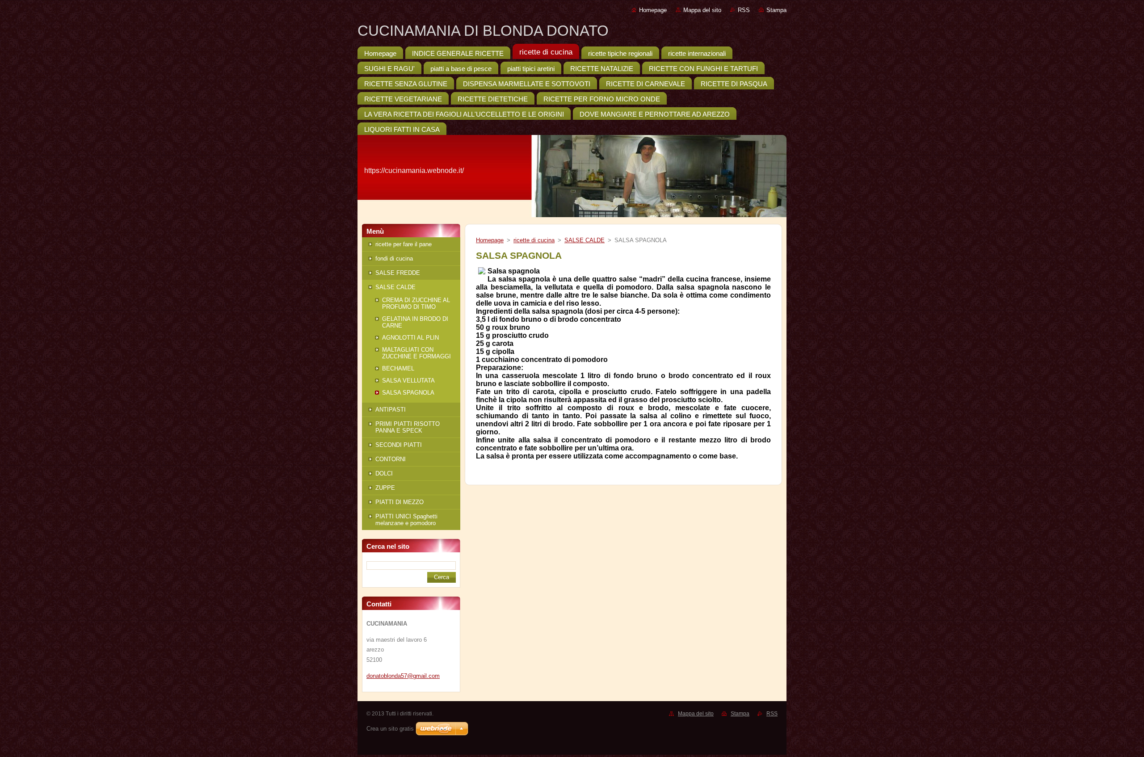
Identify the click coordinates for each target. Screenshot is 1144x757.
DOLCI (384, 473)
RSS (744, 10)
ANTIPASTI (390, 409)
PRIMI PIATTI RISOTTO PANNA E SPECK (407, 427)
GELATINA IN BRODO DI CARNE (415, 322)
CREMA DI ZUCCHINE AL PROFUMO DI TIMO (416, 303)
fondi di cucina (394, 258)
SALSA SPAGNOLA (408, 392)
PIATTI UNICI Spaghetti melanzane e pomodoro (406, 519)
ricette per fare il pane (403, 244)
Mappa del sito (702, 10)
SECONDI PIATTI (398, 445)
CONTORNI (390, 459)
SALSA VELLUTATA (408, 380)
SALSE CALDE (395, 287)
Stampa (776, 10)
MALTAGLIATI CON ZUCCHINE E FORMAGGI (416, 353)
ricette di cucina (534, 240)
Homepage (653, 10)
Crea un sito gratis (390, 728)
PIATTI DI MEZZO (399, 502)
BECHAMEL (398, 368)
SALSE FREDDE (397, 272)
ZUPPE (385, 487)
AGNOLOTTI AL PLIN (410, 337)
